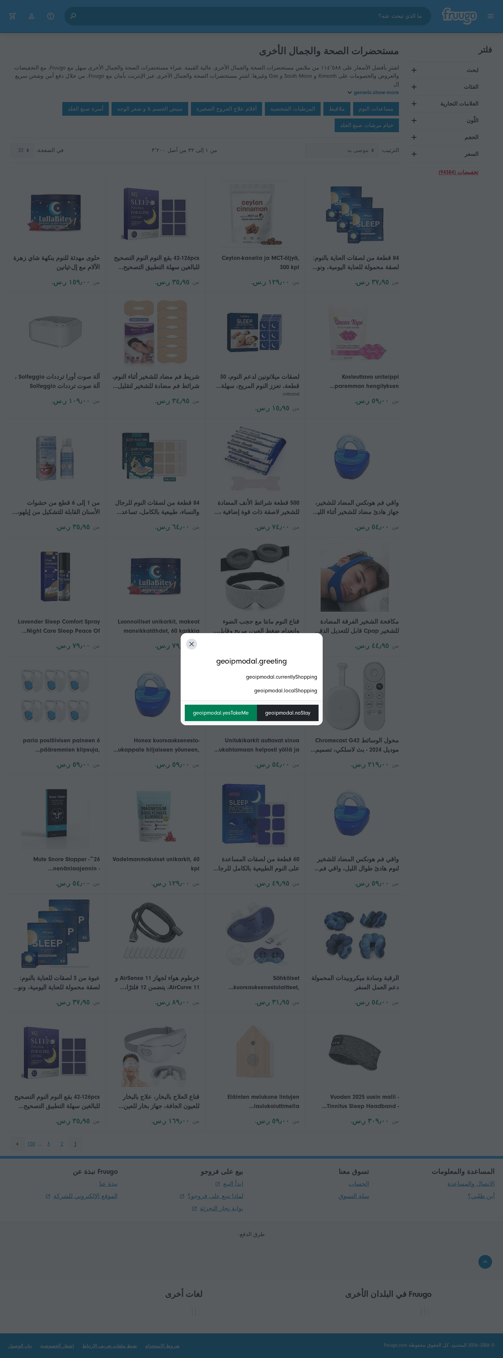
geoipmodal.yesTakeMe (221, 713)
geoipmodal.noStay (287, 713)
